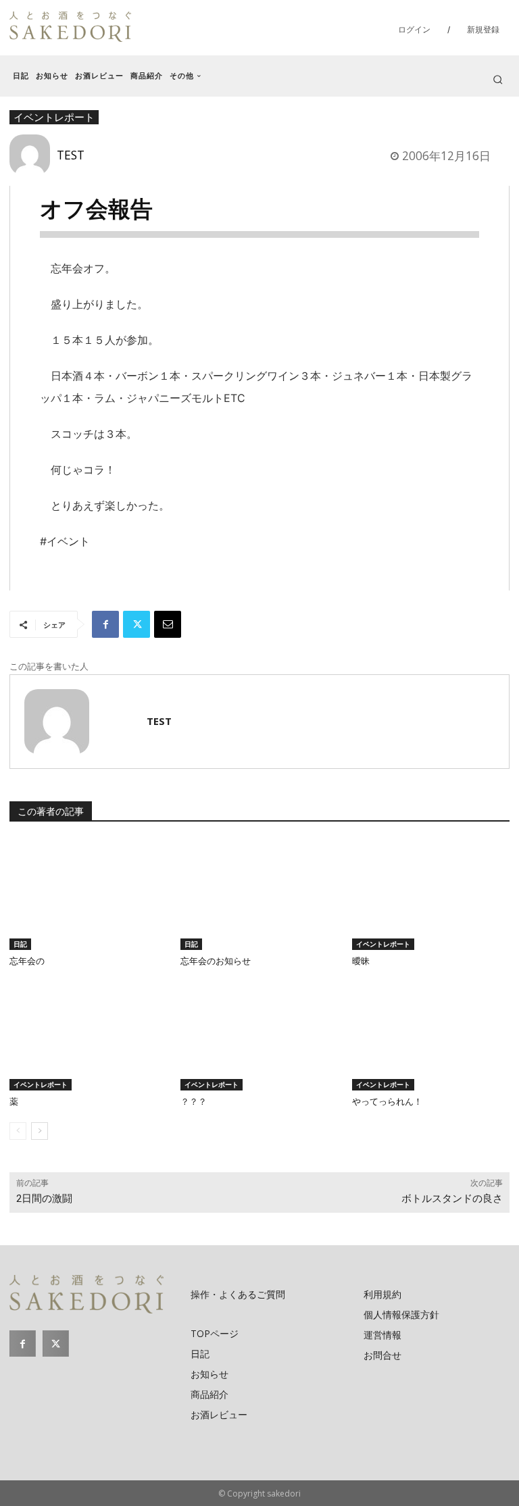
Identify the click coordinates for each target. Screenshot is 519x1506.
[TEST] (33, 154)
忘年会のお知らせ (215, 961)
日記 (20, 944)
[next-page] (39, 1131)
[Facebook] (105, 624)
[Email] (167, 624)
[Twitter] (136, 624)
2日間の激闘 (44, 1199)
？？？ (193, 1102)
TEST (70, 155)
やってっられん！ (387, 1102)
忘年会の (27, 961)
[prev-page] (17, 1131)
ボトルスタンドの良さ (452, 1199)
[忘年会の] (88, 894)
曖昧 (361, 961)
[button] (498, 79)
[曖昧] (431, 894)
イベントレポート (383, 944)
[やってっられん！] (431, 1035)
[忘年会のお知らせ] (259, 894)
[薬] (88, 1035)
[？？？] (259, 1035)
